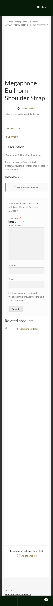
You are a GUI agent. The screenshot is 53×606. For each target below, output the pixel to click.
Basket (41, 599)
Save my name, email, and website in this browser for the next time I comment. (26, 296)
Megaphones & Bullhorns (26, 21)
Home (10, 21)
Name (12, 265)
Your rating (15, 217)
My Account (9, 601)
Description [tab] (12, 128)
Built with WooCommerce (18, 594)
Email (12, 279)
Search (26, 601)
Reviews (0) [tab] (11, 137)
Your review (15, 225)
